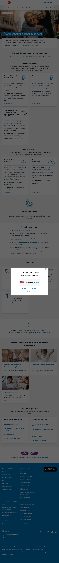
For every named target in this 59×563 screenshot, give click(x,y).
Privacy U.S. (29, 291)
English (36, 282)
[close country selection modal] (47, 269)
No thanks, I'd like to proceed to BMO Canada (29, 289)
